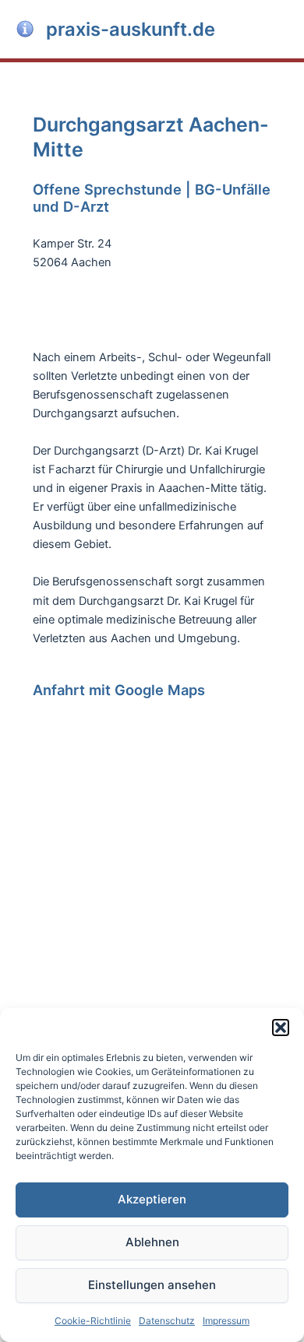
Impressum (226, 1320)
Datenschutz (167, 1320)
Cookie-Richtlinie (93, 1320)
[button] (280, 1027)
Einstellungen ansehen (152, 1284)
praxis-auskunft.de (130, 29)
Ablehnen (152, 1242)
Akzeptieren (152, 1199)
